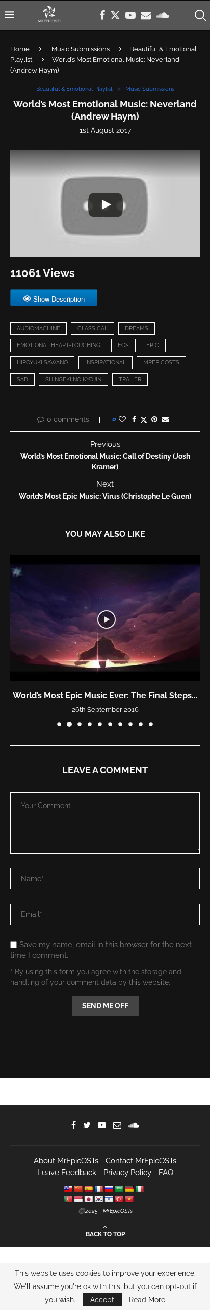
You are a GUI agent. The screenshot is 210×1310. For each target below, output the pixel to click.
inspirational (105, 362)
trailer (130, 379)
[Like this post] (122, 419)
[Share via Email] (165, 419)
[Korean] (98, 1199)
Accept (102, 1300)
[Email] (146, 15)
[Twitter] (115, 15)
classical (92, 328)
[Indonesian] (78, 1199)
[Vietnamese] (129, 1199)
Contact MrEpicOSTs (141, 1160)
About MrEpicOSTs (66, 1160)
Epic (152, 345)
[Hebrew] (108, 1199)
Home (20, 49)
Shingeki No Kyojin (73, 379)
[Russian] (108, 1189)
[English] (67, 1189)
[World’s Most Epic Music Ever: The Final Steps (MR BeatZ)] (105, 618)
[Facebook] (102, 15)
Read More (147, 1299)
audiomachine (38, 328)
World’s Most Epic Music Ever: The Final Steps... (105, 695)
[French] (98, 1189)
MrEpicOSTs (161, 362)
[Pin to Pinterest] (154, 419)
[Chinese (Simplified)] (78, 1189)
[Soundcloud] (162, 15)
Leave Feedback (66, 1172)
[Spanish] (88, 1189)
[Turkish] (118, 1199)
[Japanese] (88, 1199)
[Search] (200, 15)
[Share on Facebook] (134, 419)
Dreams (136, 328)
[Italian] (139, 1189)
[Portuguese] (67, 1199)
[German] (129, 1189)
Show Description (59, 299)
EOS (123, 345)
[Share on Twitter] (143, 419)
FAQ (166, 1172)
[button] (19, 640)
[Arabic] (118, 1189)
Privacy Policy (127, 1172)
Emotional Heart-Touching (58, 345)
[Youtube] (130, 15)
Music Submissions (80, 49)
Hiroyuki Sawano (42, 362)
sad (22, 379)
